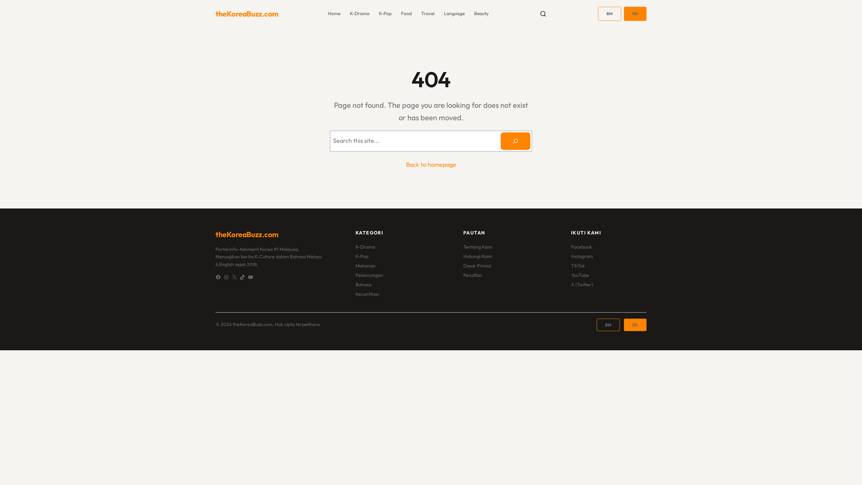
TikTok (578, 266)
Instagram (582, 256)
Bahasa (363, 285)
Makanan (365, 266)
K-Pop (362, 256)
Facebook (581, 247)
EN (635, 13)
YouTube (580, 275)
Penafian (472, 275)
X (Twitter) (582, 285)
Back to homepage (431, 164)
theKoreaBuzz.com (247, 14)
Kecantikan (367, 294)
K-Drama (365, 247)
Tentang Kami (477, 247)
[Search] (515, 141)
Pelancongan (369, 275)
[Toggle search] (543, 13)
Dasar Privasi (477, 266)
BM (609, 13)
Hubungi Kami (477, 256)
